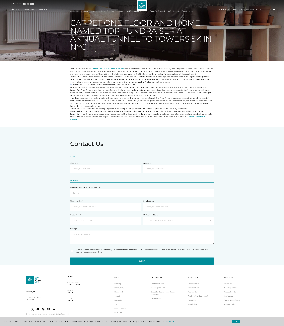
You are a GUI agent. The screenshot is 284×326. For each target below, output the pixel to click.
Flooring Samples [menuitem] (158, 288)
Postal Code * (75, 215)
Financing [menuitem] (118, 312)
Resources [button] (29, 10)
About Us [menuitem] (228, 284)
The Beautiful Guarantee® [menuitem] (198, 296)
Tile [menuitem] (115, 304)
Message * (74, 229)
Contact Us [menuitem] (228, 296)
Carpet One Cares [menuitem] (231, 292)
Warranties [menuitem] (192, 300)
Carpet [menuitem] (117, 296)
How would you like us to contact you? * (85, 187)
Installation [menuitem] (192, 304)
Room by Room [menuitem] (230, 288)
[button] (265, 9)
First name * (75, 163)
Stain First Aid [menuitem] (193, 288)
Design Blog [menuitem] (156, 298)
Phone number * (76, 201)
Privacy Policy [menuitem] (229, 304)
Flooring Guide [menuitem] (193, 292)
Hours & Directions (228, 10)
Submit (142, 261)
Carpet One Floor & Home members (108, 69)
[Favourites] (270, 9)
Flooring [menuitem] (117, 284)
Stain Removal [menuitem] (193, 284)
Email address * (149, 201)
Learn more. (170, 321)
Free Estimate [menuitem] (120, 308)
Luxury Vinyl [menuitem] (119, 288)
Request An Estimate (251, 10)
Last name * (148, 163)
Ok (236, 321)
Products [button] (14, 10)
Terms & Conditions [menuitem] (232, 300)
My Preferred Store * (151, 215)
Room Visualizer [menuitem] (157, 284)
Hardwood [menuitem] (118, 292)
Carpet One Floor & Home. (42, 314)
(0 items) (274, 9)
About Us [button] (43, 10)
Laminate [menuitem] (118, 300)
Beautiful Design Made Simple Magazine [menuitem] (163, 293)
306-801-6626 (28, 4)
